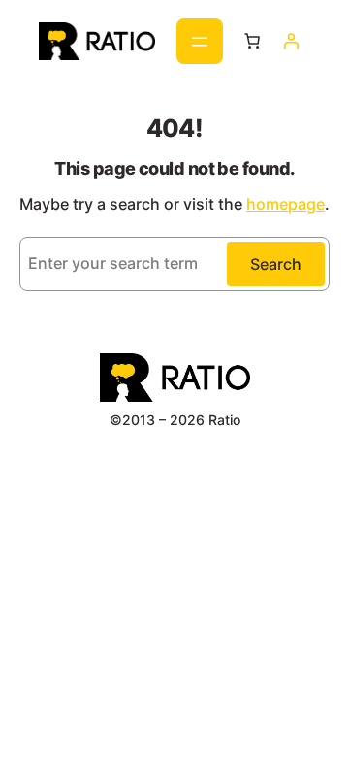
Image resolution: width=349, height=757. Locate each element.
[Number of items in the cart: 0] (252, 40)
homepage (285, 204)
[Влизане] (290, 40)
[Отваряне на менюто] (199, 41)
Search (275, 264)
